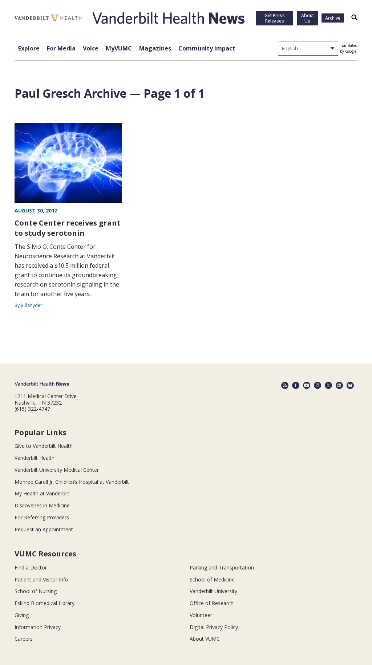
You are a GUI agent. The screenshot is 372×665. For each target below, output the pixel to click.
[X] (328, 385)
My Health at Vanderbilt (42, 493)
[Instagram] (317, 385)
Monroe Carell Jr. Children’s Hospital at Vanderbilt (72, 481)
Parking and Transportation (222, 567)
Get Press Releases (274, 18)
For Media (61, 48)
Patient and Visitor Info (41, 579)
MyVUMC (119, 48)
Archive (332, 18)
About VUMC (205, 638)
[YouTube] (306, 385)
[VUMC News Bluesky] (350, 385)
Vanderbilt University (213, 591)
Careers (24, 638)
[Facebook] (295, 385)
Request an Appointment (44, 529)
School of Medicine (212, 579)
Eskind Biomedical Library (44, 603)
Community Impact (206, 48)
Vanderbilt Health (34, 457)
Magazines (155, 48)
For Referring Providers (42, 517)
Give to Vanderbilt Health (44, 445)
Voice (90, 48)
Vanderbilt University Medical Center (57, 469)
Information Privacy (38, 627)
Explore (29, 48)
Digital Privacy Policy (214, 627)
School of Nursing (36, 591)
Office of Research (212, 603)
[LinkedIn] (339, 385)
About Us (307, 18)
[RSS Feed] (284, 385)
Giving (22, 615)
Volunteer (201, 615)
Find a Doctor (31, 567)
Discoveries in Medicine (42, 505)
